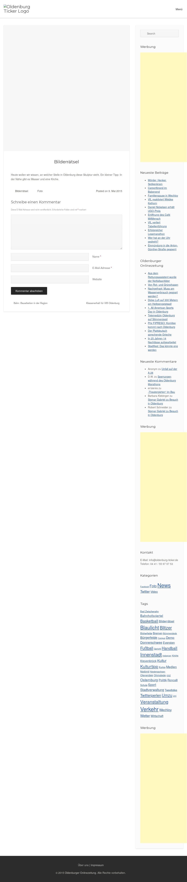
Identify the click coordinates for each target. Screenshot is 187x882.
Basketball (149, 621)
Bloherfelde (146, 633)
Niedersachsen (157, 671)
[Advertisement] (163, 107)
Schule (143, 685)
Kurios (162, 667)
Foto (40, 191)
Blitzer (166, 627)
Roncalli (172, 680)
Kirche (175, 655)
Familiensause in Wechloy (163, 195)
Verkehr (149, 709)
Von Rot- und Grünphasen (163, 284)
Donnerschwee (151, 642)
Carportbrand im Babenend (157, 189)
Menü (178, 9)
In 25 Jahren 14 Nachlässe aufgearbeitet (162, 340)
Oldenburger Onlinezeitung (80, 873)
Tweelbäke (171, 690)
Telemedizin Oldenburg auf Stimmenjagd (161, 317)
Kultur (161, 660)
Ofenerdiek (146, 675)
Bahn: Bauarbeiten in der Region (30, 303)
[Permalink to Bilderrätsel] (66, 88)
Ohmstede (160, 675)
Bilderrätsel (66, 161)
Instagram (167, 655)
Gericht (157, 648)
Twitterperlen (150, 695)
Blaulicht (149, 627)
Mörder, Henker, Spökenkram (157, 182)
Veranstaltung (154, 701)
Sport (152, 684)
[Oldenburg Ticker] (21, 9)
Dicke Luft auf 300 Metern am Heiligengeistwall (163, 302)
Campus (161, 638)
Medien (171, 666)
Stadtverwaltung (152, 689)
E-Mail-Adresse (102, 268)
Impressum (97, 865)
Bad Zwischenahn (149, 611)
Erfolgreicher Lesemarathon (156, 232)
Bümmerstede (170, 633)
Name (96, 256)
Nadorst (144, 671)
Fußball (146, 648)
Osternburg (149, 679)
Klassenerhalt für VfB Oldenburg (103, 303)
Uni (174, 695)
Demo (170, 637)
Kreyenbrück (148, 661)
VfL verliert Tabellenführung (157, 224)
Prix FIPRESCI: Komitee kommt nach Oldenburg (162, 325)
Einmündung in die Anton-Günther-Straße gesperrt (163, 247)
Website (97, 279)
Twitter (145, 591)
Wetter (145, 715)
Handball (169, 648)
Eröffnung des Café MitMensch (159, 216)
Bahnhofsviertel (151, 615)
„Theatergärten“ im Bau (161, 392)
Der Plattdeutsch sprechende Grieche (159, 332)
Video (154, 592)
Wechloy (165, 709)
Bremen (157, 633)
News (164, 585)
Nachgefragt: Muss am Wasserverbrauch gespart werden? (163, 292)
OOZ (169, 675)
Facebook (144, 586)
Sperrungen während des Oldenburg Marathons (162, 380)
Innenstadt (151, 654)
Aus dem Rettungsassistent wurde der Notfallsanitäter (162, 277)
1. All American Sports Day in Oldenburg (160, 309)
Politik (163, 680)
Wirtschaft (157, 716)
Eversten (169, 642)
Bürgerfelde (148, 637)
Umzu (167, 695)
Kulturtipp (149, 666)
